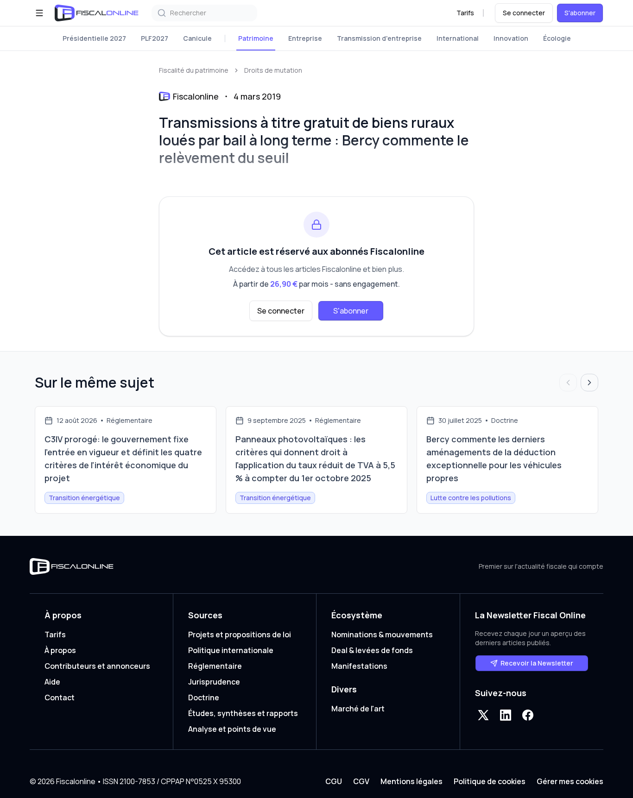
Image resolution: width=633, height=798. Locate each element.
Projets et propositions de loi (239, 634)
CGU (333, 781)
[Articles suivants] (589, 382)
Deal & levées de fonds (372, 650)
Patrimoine (255, 38)
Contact (59, 697)
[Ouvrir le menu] (39, 13)
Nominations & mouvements (382, 634)
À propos (60, 650)
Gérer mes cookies (570, 781)
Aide (52, 682)
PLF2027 (154, 38)
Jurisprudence (214, 682)
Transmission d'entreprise (379, 38)
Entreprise (305, 38)
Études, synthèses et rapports (243, 713)
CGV (361, 781)
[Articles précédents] (568, 382)
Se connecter (524, 12)
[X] (483, 715)
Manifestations (359, 666)
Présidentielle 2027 (94, 38)
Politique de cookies (489, 781)
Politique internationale (230, 650)
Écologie (557, 38)
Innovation (511, 38)
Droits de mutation (273, 70)
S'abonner (579, 12)
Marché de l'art (358, 709)
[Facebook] (527, 715)
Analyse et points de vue (232, 729)
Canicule (197, 38)
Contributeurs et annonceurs (97, 666)
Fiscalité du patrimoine (193, 70)
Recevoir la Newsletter (536, 663)
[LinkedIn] (505, 715)
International (458, 38)
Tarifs (465, 12)
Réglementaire (215, 666)
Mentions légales (411, 781)
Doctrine (203, 697)
